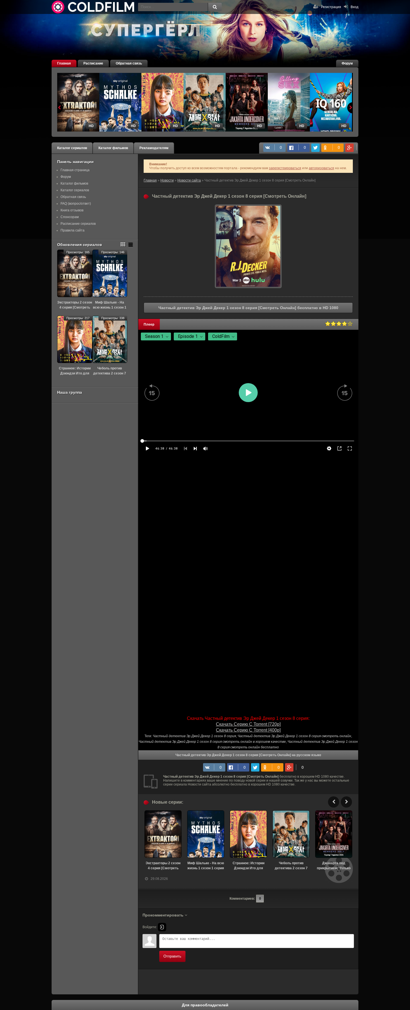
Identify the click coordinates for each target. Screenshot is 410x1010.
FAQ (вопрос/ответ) (76, 204)
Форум (347, 63)
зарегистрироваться (285, 168)
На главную (93, 7)
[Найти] (215, 7)
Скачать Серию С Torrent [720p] (248, 724)
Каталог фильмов (113, 148)
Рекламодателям (153, 148)
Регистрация (331, 7)
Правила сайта (73, 230)
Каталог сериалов (72, 148)
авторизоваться (321, 168)
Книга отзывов (72, 210)
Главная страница (75, 170)
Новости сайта (189, 180)
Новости (167, 180)
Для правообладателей (205, 1005)
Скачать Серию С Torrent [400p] (248, 730)
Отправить (172, 956)
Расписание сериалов (78, 224)
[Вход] (162, 927)
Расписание (93, 63)
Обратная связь (129, 63)
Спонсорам (70, 217)
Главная (64, 63)
